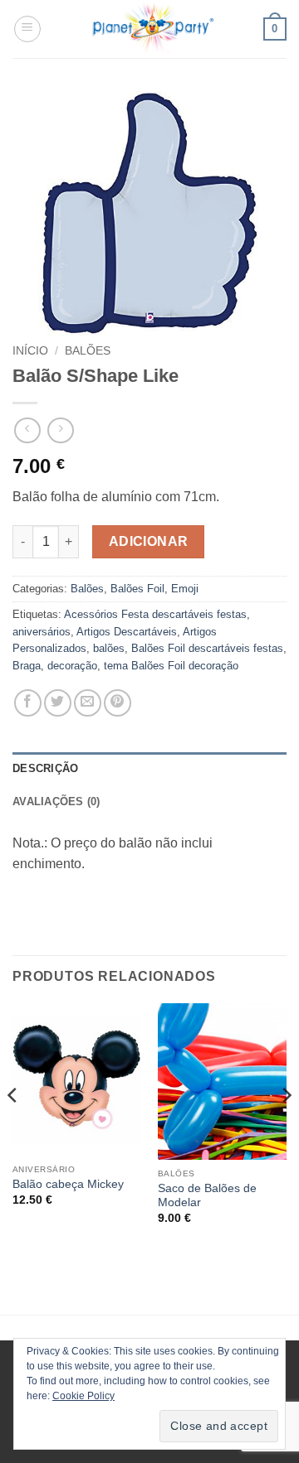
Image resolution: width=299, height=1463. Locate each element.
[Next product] (27, 430)
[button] (27, 29)
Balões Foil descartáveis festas (207, 648)
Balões (87, 351)
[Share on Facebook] (28, 703)
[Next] (286, 1128)
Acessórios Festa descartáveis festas (155, 614)
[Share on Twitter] (57, 703)
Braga (26, 665)
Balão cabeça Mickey (68, 1184)
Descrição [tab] (45, 768)
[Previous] (13, 1128)
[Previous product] (60, 430)
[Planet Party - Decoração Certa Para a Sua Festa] (152, 29)
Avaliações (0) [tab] (56, 801)
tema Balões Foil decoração (171, 665)
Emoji (185, 588)
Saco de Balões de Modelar (207, 1196)
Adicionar (149, 541)
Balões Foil (137, 588)
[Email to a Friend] (87, 703)
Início (30, 351)
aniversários (41, 631)
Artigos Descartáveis (126, 631)
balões (109, 648)
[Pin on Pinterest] (117, 703)
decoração (72, 665)
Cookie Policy (83, 1396)
